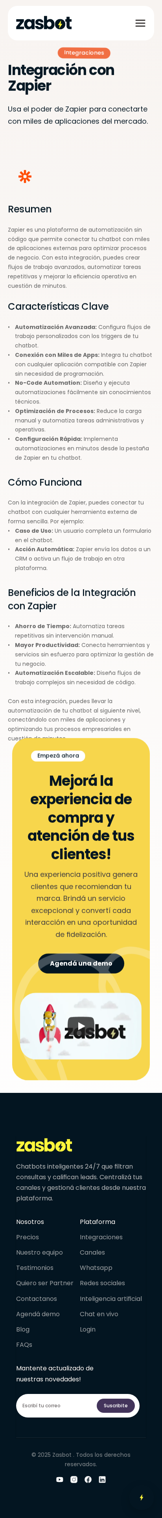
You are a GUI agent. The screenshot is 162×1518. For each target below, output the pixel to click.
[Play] (81, 1026)
